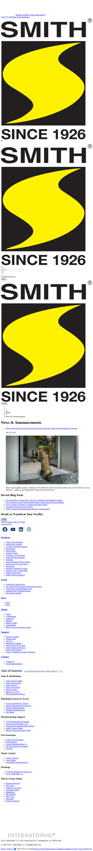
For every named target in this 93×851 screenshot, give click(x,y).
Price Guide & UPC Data (15, 645)
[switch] (2, 274)
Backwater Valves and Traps (17, 564)
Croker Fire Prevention (14, 740)
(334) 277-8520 (7, 17)
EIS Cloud (10, 786)
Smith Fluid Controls (14, 544)
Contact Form (6, 524)
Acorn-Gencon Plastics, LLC (17, 724)
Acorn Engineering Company (17, 703)
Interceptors (10, 566)
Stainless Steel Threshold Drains (18, 591)
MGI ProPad (11, 794)
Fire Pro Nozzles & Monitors (17, 746)
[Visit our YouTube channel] (13, 533)
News (3, 598)
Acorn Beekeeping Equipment (17, 722)
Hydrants (9, 560)
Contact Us (10, 662)
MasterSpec (10, 792)
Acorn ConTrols (12, 758)
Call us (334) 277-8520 (16, 522)
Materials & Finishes (14, 643)
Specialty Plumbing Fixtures (16, 568)
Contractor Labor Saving (15, 584)
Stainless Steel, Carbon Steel (17, 571)
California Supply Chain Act (75, 849)
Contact (5, 657)
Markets (9, 621)
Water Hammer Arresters (15, 558)
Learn (4, 579)
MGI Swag (10, 797)
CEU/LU (9, 641)
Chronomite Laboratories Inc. (17, 762)
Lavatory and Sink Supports (16, 547)
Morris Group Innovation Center (18, 627)
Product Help (11, 639)
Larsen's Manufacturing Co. (16, 744)
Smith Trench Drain (13, 573)
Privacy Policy (6, 849)
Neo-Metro (10, 712)
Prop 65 (89, 849)
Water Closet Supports (14, 542)
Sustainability (11, 625)
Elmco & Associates (13, 683)
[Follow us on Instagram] (29, 533)
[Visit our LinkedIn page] (21, 533)
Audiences (10, 619)
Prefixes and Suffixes (14, 650)
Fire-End (9, 748)
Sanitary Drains (12, 553)
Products (5, 537)
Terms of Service (40, 849)
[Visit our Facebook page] (5, 533)
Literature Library (12, 790)
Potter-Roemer (11, 742)
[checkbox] (46, 274)
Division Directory (13, 783)
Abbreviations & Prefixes (15, 648)
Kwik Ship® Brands (14, 593)
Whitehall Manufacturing (15, 710)
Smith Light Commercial (15, 575)
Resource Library (12, 637)
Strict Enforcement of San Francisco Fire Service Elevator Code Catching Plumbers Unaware (41, 428)
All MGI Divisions (8, 277)
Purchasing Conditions (55, 849)
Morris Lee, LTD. (12, 692)
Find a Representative (14, 664)
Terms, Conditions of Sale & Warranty (20, 652)
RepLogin (10, 799)
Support (5, 632)
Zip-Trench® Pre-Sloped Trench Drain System (24, 587)
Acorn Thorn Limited (14, 681)
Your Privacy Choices (25, 849)
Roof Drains (10, 549)
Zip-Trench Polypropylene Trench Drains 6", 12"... (43, 671)
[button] (2, 141)
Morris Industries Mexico (15, 694)
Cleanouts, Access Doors (15, 555)
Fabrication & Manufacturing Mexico (20, 726)
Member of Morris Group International (30, 15)
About (4, 609)
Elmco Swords (11, 690)
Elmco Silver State (13, 687)
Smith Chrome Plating (14, 728)
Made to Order (11, 623)
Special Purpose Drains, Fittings (18, 562)
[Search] (2, 272)
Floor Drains (11, 551)
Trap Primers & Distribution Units (19, 589)
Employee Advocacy (14, 788)
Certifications (11, 616)
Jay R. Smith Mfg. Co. (14, 774)
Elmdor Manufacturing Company (18, 706)
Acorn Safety (11, 760)
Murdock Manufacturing (15, 708)
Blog (8, 605)
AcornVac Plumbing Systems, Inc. (19, 772)
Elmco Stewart (11, 685)
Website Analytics (12, 801)
